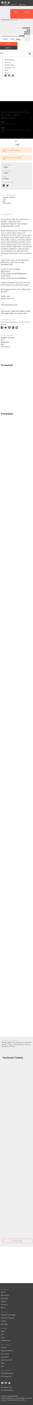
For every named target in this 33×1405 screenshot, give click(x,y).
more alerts (5, 346)
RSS (4, 201)
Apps (6, 70)
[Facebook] (2, 327)
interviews (4, 1298)
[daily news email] (17, 327)
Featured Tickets (13, 1057)
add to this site (6, 1360)
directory (4, 1304)
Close (17, 144)
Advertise (22, 4)
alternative (5, 311)
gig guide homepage (8, 1315)
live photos (26, 37)
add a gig (4, 1324)
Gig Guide (27, 31)
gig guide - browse (7, 1318)
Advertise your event (8, 1046)
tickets (3, 1321)
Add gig (6, 4)
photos (3, 1301)
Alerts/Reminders (7, 1373)
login (3, 1331)
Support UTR (10, 68)
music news (5, 1295)
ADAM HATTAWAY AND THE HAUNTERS (15, 312)
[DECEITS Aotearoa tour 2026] (16, 1176)
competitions (6, 1340)
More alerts (7, 203)
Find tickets (20, 1042)
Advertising (9, 65)
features (18, 40)
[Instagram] (9, 327)
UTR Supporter (6, 1376)
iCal (4, 199)
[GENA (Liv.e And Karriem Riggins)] (16, 1147)
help (2, 1337)
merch (3, 1308)
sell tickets (5, 1354)
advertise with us (7, 1351)
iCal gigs (9, 1044)
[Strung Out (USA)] (16, 1088)
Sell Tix (13, 4)
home (3, 1292)
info (2, 1366)
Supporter (7, 7)
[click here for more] (16, 86)
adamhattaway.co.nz (9, 305)
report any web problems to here (13, 1400)
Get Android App (6, 1390)
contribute (5, 1357)
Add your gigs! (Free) (8, 1042)
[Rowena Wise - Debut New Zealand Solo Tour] (16, 1117)
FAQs (2, 1363)
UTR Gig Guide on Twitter (21, 1044)
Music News (24, 35)
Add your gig (10, 60)
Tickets (26, 28)
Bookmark (5, 342)
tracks (27, 40)
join (2, 1334)
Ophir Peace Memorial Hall (11, 130)
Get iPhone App (6, 1387)
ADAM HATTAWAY (17, 311)
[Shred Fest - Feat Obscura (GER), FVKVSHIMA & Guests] (16, 1234)
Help (15, 7)
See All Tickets (17, 1241)
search (4, 14)
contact (4, 1347)
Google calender (9, 197)
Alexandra (26, 130)
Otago (3, 132)
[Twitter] (6, 327)
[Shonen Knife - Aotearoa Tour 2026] (16, 1205)
